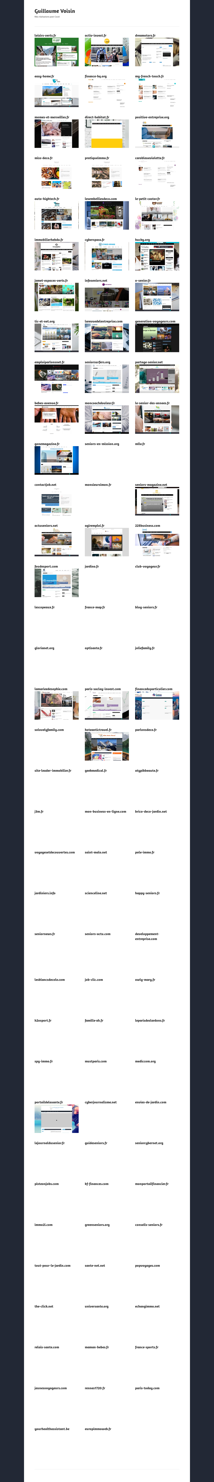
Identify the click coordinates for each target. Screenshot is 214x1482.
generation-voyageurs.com (155, 321)
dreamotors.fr (145, 35)
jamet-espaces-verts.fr (51, 280)
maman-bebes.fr (97, 1347)
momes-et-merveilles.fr (52, 117)
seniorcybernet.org (149, 1143)
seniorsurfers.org (97, 362)
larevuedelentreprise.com (103, 321)
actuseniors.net (46, 525)
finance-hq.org (96, 76)
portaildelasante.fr (49, 1102)
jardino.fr (92, 566)
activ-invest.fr (95, 35)
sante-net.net (95, 1265)
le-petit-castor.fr (147, 198)
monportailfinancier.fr (152, 1184)
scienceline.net (96, 893)
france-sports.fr (146, 1347)
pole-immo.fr (144, 852)
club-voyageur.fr (147, 566)
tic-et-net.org (45, 321)
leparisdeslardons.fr (150, 1020)
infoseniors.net (96, 280)
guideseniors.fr (96, 1143)
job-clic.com (94, 979)
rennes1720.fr (95, 1388)
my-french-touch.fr (149, 76)
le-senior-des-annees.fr (152, 403)
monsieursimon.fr (98, 484)
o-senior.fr (143, 280)
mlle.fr (140, 444)
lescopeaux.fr (45, 607)
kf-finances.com (96, 1184)
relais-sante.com (47, 1347)
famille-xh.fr (94, 1020)
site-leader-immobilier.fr (53, 770)
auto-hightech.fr (47, 198)
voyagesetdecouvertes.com (55, 852)
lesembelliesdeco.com (101, 198)
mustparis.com (96, 1061)
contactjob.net (45, 484)
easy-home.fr (44, 76)
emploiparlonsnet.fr (50, 362)
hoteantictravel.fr (98, 729)
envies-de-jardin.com (150, 1102)
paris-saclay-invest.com (103, 689)
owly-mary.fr (145, 979)
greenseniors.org (97, 1224)
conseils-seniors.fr (148, 1224)
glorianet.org (44, 648)
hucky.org (142, 239)
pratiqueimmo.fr (97, 158)
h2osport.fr (43, 1020)
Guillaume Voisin (55, 11)
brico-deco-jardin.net (151, 811)
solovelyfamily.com (49, 729)
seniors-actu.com (97, 934)
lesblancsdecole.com (50, 979)
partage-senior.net (149, 362)
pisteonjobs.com (47, 1184)
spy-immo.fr (44, 1061)
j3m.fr (39, 811)
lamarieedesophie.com (51, 689)
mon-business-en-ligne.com (105, 811)
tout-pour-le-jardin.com (52, 1265)
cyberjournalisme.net (101, 1102)
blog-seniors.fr (146, 607)
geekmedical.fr (96, 770)
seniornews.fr (45, 934)
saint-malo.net (96, 852)
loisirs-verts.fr (45, 35)
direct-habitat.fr (97, 117)
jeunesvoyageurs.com (51, 1388)
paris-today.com (147, 1388)
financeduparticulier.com (153, 689)
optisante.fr (93, 648)
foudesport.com (46, 566)
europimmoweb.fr (98, 1429)
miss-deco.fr (44, 158)
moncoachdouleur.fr (100, 403)
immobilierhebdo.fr (49, 239)
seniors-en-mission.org (102, 444)
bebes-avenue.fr (46, 403)
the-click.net (44, 1306)
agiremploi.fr (94, 525)
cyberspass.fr (95, 239)
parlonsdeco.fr (146, 729)
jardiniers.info (45, 893)
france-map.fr (95, 607)
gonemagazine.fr (47, 444)
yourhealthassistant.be (52, 1429)
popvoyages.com (147, 1265)
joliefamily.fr (145, 648)
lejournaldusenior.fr (50, 1143)
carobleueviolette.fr (150, 158)
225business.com (147, 525)
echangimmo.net (147, 1306)
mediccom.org (145, 1061)
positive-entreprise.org (152, 117)
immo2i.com (44, 1224)
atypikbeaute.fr (147, 770)
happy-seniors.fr (147, 893)
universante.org (96, 1306)
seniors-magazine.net (151, 484)
